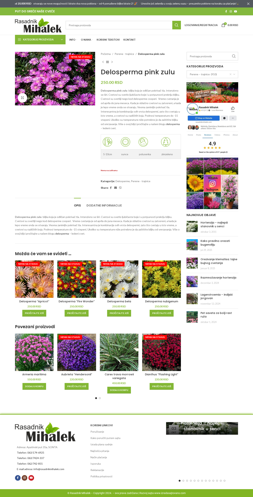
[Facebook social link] (226, 11)
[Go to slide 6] (198, 481)
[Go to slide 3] (187, 481)
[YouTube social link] (235, 11)
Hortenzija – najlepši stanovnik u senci (214, 224)
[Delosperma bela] (119, 279)
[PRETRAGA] (176, 25)
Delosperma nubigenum (161, 301)
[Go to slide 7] (202, 481)
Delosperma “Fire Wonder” (77, 301)
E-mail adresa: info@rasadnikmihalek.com (40, 469)
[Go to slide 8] (206, 481)
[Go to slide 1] (96, 398)
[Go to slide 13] (224, 481)
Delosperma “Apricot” (34, 301)
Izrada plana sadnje (101, 444)
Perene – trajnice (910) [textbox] (203, 74)
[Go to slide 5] (195, 481)
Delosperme (123, 181)
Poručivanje (97, 431)
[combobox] (212, 74)
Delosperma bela (119, 301)
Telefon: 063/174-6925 (30, 452)
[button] (34, 386)
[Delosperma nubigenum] (161, 279)
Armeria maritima (34, 374)
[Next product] (112, 62)
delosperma (173, 124)
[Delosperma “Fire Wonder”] (76, 279)
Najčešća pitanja (99, 450)
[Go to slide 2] (100, 398)
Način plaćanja (98, 457)
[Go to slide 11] (217, 481)
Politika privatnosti (101, 476)
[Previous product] (103, 62)
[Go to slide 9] (209, 481)
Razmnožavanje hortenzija (218, 277)
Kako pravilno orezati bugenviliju (215, 243)
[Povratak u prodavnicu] (107, 62)
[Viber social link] (120, 187)
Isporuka (95, 463)
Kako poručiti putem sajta (105, 438)
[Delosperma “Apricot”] (34, 279)
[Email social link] (115, 187)
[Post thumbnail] (192, 227)
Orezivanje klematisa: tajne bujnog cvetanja (219, 261)
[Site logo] (38, 24)
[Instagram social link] (230, 11)
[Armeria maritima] (34, 352)
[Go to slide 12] (221, 481)
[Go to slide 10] (213, 481)
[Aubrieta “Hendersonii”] (76, 352)
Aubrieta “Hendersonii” (76, 374)
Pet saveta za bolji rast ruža (216, 315)
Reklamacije (97, 470)
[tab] (77, 203)
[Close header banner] (248, 3)
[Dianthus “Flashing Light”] (161, 352)
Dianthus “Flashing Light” (161, 374)
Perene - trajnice (124, 53)
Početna (106, 53)
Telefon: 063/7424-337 (30, 458)
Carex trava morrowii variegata (119, 376)
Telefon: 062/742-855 (30, 463)
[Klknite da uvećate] (22, 97)
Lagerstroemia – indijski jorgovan (217, 296)
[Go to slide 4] (191, 481)
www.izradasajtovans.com (170, 493)
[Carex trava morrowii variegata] (119, 352)
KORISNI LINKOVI (101, 425)
